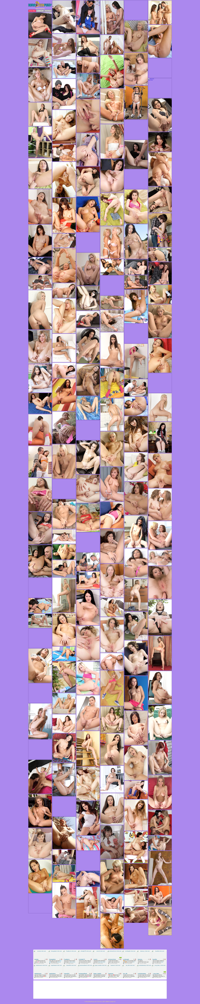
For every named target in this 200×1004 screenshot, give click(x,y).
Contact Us (112, 1001)
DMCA (107, 1001)
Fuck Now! (48, 10)
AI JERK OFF (40, 10)
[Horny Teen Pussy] (40, 4)
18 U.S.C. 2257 (101, 1001)
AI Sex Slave (32, 10)
